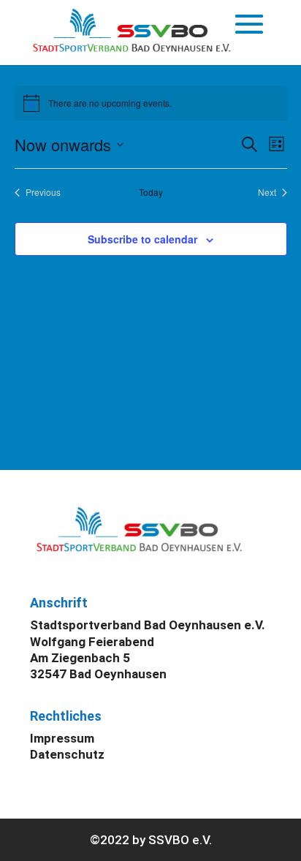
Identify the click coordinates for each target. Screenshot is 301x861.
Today (151, 192)
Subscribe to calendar (142, 239)
